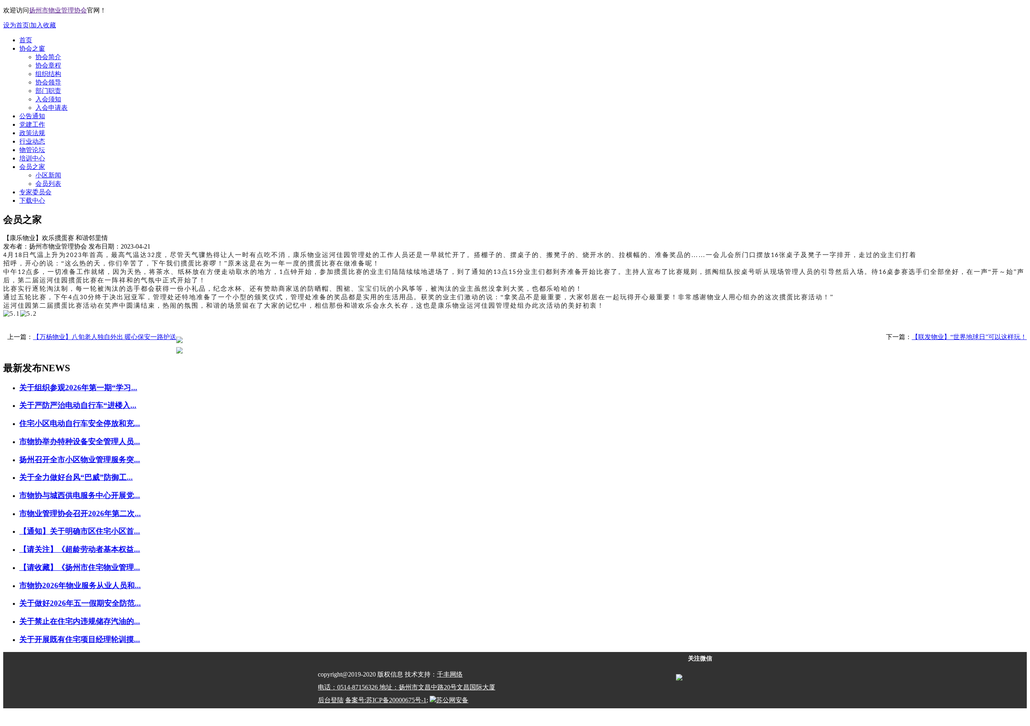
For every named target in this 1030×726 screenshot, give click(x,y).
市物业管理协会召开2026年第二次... (80, 513)
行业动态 (32, 141)
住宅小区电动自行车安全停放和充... (79, 423)
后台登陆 (331, 700)
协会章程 (48, 65)
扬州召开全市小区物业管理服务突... (79, 459)
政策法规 (32, 133)
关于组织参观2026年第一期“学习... (78, 387)
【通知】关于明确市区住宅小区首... (79, 531)
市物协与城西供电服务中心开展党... (79, 495)
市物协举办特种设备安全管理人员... (79, 441)
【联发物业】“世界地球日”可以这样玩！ (969, 336)
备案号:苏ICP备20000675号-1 (385, 700)
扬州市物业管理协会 (58, 10)
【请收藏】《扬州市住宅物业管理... (79, 567)
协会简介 (48, 56)
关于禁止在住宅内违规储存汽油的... (79, 621)
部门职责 (48, 90)
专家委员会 (35, 192)
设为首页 (16, 25)
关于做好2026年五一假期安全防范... (80, 603)
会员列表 (48, 183)
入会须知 (48, 99)
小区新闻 (48, 175)
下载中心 (32, 200)
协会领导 (48, 82)
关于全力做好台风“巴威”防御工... (76, 477)
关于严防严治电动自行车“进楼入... (77, 405)
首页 (25, 40)
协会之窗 (32, 48)
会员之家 (32, 166)
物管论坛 (32, 149)
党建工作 (32, 124)
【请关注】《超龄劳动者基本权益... (79, 549)
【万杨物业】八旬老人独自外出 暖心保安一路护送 (104, 336)
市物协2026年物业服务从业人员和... (80, 585)
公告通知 (32, 116)
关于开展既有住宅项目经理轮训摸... (79, 639)
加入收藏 (43, 25)
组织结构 (48, 73)
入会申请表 (51, 107)
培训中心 (32, 158)
